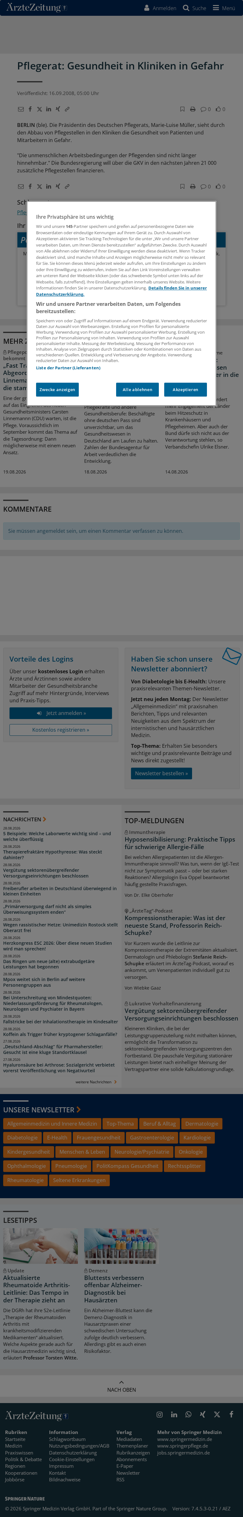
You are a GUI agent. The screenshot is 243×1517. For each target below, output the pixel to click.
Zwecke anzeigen (57, 390)
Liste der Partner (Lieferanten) (68, 368)
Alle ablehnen (137, 390)
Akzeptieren (185, 390)
